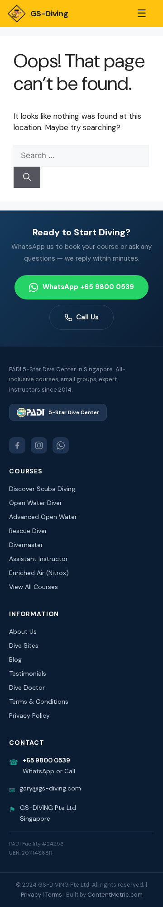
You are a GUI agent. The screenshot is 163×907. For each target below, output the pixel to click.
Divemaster (26, 545)
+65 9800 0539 (46, 760)
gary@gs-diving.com (50, 788)
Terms (53, 894)
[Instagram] (39, 445)
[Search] (27, 177)
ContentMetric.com (115, 894)
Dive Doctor (27, 687)
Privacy (31, 894)
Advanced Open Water (43, 517)
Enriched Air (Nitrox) (39, 573)
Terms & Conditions (38, 701)
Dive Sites (23, 645)
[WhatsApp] (61, 445)
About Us (23, 631)
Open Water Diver (35, 503)
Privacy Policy (29, 715)
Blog (15, 659)
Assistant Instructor (38, 559)
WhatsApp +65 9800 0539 (88, 286)
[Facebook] (17, 445)
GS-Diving (49, 13)
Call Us (87, 317)
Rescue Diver (28, 531)
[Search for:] (81, 155)
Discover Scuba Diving (42, 489)
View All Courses (33, 587)
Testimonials (27, 673)
